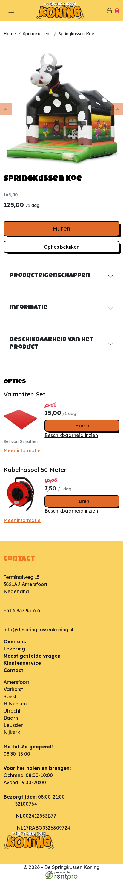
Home (10, 33)
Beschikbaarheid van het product (51, 344)
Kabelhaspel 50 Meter (35, 469)
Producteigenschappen (50, 276)
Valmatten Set (24, 394)
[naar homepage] (61, 10)
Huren (61, 228)
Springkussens (37, 33)
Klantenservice (22, 663)
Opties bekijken (61, 247)
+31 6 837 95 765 (22, 610)
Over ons (15, 641)
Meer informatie (22, 450)
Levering (14, 649)
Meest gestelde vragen (32, 656)
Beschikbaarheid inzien (71, 435)
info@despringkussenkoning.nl (38, 630)
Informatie (28, 308)
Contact (13, 670)
